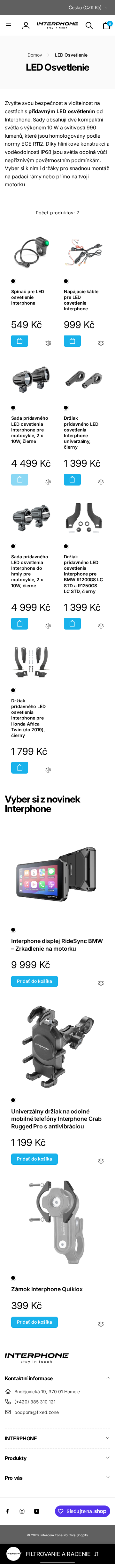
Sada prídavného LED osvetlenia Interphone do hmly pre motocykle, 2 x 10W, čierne (29, 571)
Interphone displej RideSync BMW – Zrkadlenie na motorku (57, 945)
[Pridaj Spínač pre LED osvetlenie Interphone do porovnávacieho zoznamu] (48, 343)
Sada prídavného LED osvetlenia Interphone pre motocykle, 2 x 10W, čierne (29, 429)
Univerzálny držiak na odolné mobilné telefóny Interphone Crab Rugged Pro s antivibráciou (56, 1119)
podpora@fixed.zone (36, 1412)
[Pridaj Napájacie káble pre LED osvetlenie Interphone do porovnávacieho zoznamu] (101, 343)
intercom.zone (52, 1535)
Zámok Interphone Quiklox (47, 1289)
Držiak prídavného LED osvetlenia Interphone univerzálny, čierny (81, 432)
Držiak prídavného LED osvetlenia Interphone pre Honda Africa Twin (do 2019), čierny (28, 718)
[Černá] (13, 281)
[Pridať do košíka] (19, 341)
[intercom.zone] (37, 1361)
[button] (9, 25)
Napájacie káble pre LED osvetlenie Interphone (81, 300)
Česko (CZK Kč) (85, 7)
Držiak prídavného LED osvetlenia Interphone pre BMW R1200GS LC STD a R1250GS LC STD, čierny (83, 574)
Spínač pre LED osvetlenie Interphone (27, 297)
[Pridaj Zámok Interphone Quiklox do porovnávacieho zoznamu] (101, 1324)
